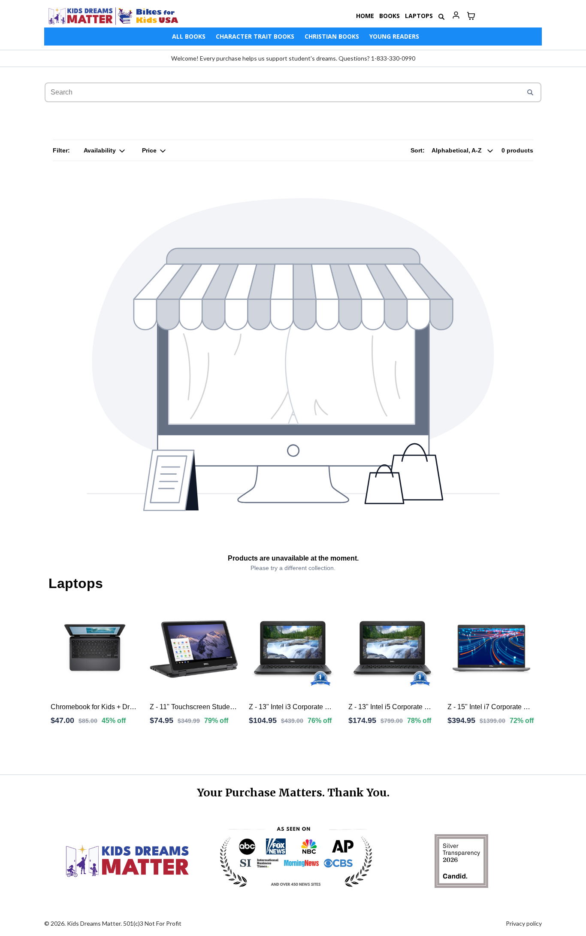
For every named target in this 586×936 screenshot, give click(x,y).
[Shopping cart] (471, 16)
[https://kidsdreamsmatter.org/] (113, 16)
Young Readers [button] (394, 36)
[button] (455, 15)
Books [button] (389, 16)
